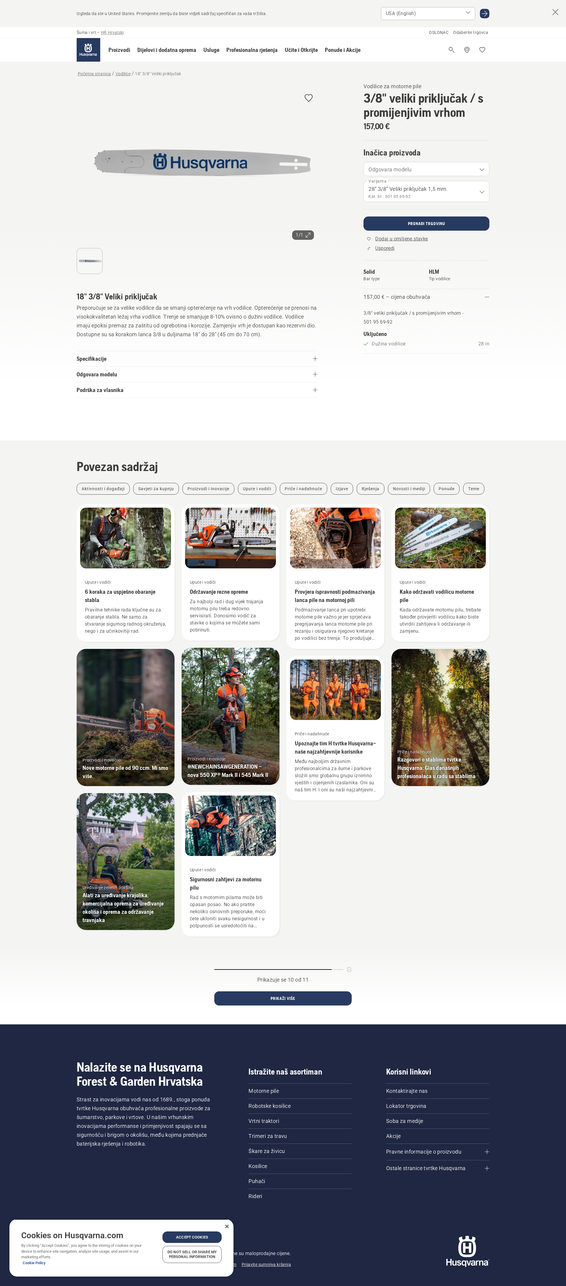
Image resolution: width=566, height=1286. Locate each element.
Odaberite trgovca (470, 32)
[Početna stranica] (88, 50)
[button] (119, 50)
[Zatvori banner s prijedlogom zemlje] (555, 12)
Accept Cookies (192, 1237)
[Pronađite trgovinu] (467, 50)
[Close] (227, 1226)
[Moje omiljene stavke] (482, 50)
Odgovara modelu (390, 169)
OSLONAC (438, 32)
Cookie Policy (34, 1263)
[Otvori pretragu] (452, 50)
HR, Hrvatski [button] (112, 32)
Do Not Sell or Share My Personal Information (192, 1254)
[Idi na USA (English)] (484, 13)
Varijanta (377, 181)
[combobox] (426, 169)
